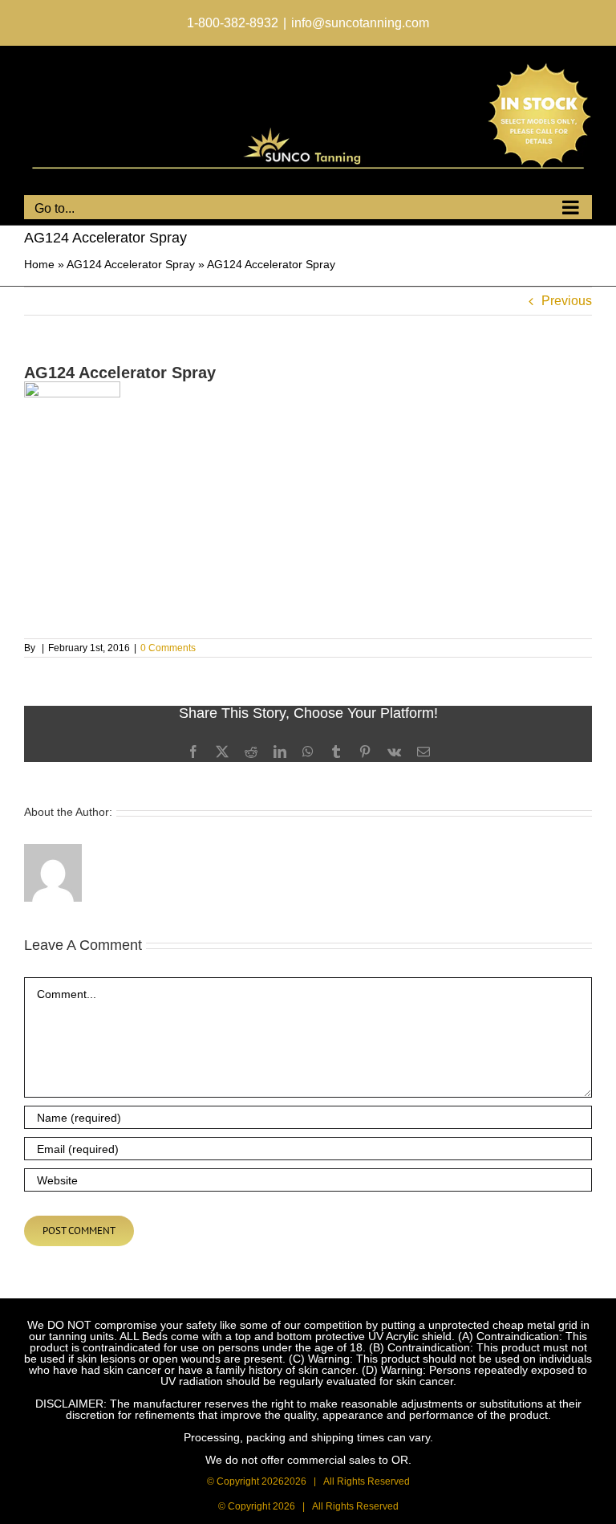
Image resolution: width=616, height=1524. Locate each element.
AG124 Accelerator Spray (131, 264)
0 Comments (168, 648)
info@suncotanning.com (360, 23)
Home (39, 264)
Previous (566, 301)
